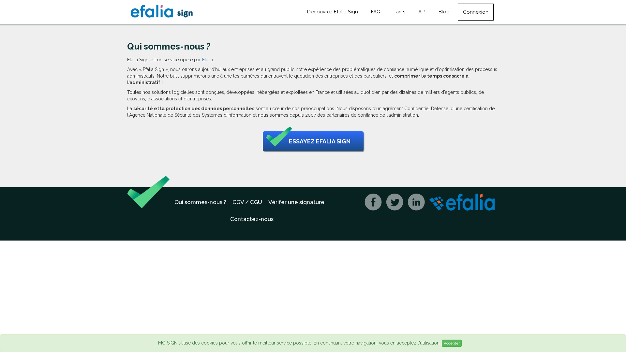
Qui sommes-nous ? (200, 202)
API (421, 12)
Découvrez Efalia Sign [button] (332, 12)
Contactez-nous (252, 219)
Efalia (207, 59)
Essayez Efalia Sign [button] (319, 141)
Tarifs (399, 12)
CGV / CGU (247, 202)
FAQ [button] (375, 12)
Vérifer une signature (296, 202)
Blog (444, 12)
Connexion (475, 12)
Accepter (452, 343)
